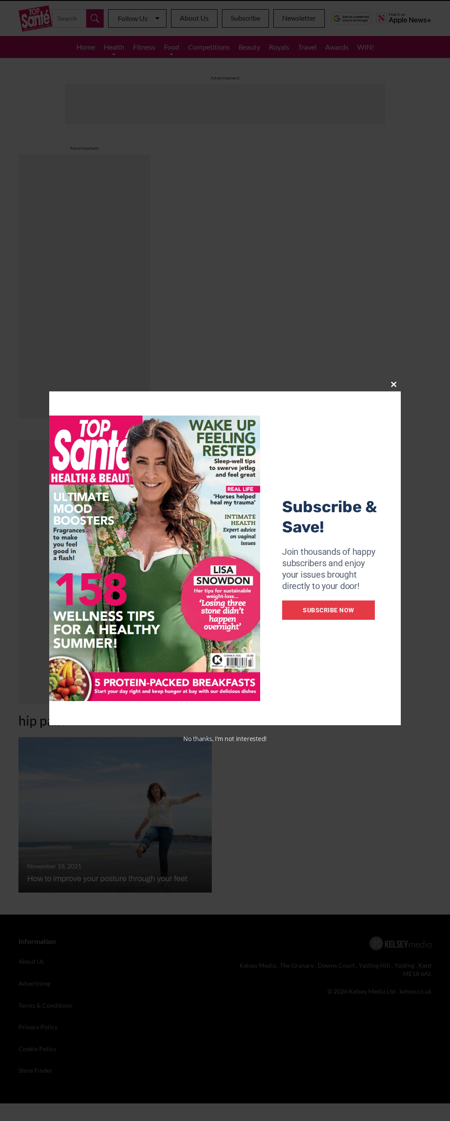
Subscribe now (328, 610)
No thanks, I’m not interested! (225, 738)
